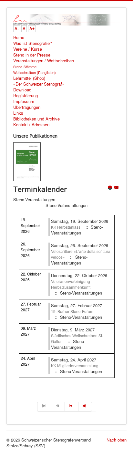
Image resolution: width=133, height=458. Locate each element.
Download (22, 90)
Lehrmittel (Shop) (29, 78)
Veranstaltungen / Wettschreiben (43, 61)
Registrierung (25, 96)
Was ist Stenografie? (32, 43)
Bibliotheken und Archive (36, 119)
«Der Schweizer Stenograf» (38, 84)
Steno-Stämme (24, 66)
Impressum (23, 101)
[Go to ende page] (85, 406)
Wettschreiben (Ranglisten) (34, 72)
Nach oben (117, 440)
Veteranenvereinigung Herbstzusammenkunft (70, 284)
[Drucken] (110, 188)
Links (18, 113)
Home (18, 37)
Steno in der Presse (31, 55)
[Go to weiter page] (71, 406)
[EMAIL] (117, 188)
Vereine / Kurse (27, 49)
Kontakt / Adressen (31, 125)
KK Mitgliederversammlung (74, 365)
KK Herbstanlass (65, 227)
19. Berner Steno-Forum (72, 311)
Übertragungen (26, 107)
